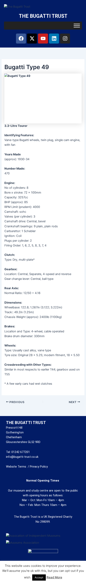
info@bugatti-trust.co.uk (22, 457)
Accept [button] (39, 577)
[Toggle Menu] (77, 25)
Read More (54, 577)
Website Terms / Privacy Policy (27, 466)
